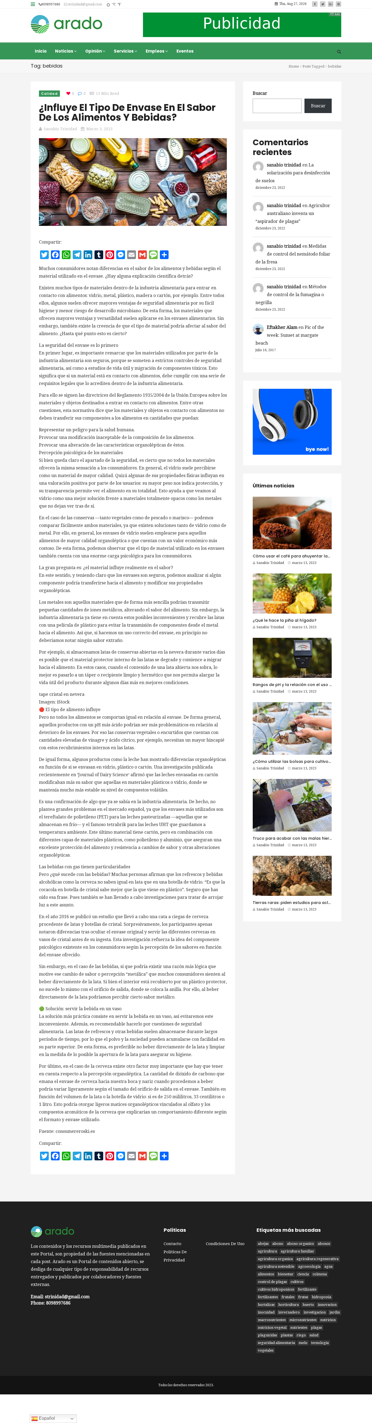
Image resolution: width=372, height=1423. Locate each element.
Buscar (260, 93)
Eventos (185, 51)
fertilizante (307, 1289)
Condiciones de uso (225, 1243)
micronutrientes (302, 1320)
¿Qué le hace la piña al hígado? (284, 620)
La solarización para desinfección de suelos (292, 172)
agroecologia (309, 1266)
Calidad (49, 93)
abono (277, 1244)
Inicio (41, 51)
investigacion (315, 1312)
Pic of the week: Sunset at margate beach (289, 335)
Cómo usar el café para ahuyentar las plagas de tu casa (310, 556)
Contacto (172, 1243)
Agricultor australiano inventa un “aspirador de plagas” (292, 213)
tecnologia (320, 1343)
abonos (324, 1244)
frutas (303, 1297)
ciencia (303, 1274)
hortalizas (266, 1305)
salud (314, 1335)
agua (328, 1266)
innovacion (327, 1305)
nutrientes (298, 1327)
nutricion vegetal (272, 1327)
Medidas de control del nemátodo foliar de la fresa (292, 254)
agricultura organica (275, 1259)
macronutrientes (272, 1320)
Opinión (94, 51)
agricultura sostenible (276, 1266)
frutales (288, 1297)
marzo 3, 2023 (99, 129)
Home (294, 66)
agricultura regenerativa (318, 1259)
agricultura (267, 1251)
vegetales (265, 1350)
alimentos (266, 1274)
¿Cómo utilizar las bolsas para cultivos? (293, 761)
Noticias (64, 51)
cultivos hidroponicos (276, 1289)
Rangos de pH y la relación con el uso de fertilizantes (306, 684)
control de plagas (272, 1282)
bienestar (286, 1274)
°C (113, 4)
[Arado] (66, 25)
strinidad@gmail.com (84, 4)
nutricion (328, 1320)
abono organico (300, 1244)
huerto (308, 1305)
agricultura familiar (297, 1251)
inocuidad (266, 1312)
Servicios (124, 51)
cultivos (297, 1282)
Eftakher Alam (282, 327)
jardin (335, 1312)
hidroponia (321, 1297)
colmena (320, 1274)
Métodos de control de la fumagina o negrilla (290, 294)
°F (119, 4)
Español (46, 1418)
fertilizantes (268, 1297)
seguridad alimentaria (276, 1343)
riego (301, 1335)
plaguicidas (267, 1335)
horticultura (288, 1305)
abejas (263, 1244)
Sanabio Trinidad (60, 129)
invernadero (289, 1312)
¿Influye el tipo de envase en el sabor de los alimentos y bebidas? (127, 112)
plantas (287, 1335)
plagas (316, 1327)
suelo (303, 1343)
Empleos (155, 51)
